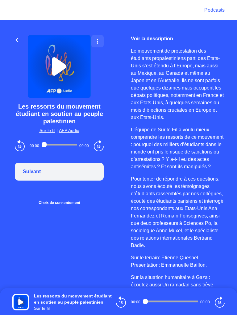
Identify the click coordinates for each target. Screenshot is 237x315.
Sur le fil (47, 130)
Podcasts (214, 10)
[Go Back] (17, 39)
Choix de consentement (59, 203)
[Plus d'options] (97, 41)
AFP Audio (69, 130)
